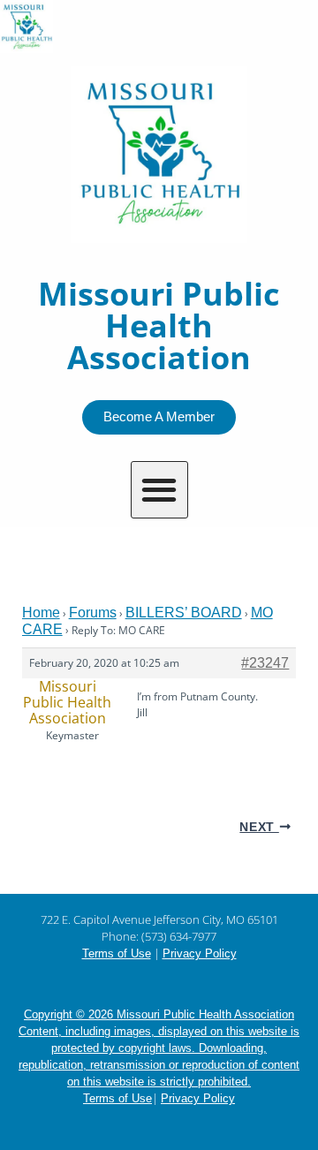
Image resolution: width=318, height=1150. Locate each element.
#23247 (265, 662)
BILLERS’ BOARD (183, 612)
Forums (93, 612)
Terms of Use (116, 953)
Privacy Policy (200, 953)
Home (41, 612)
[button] (159, 489)
